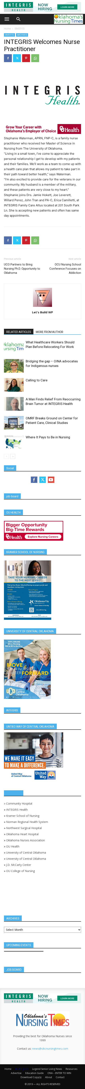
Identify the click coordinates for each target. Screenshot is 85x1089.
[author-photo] (42, 306)
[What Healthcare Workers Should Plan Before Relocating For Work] (14, 347)
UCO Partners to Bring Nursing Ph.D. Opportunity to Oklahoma (22, 269)
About (48, 1077)
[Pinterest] (26, 58)
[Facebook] (8, 58)
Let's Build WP (42, 312)
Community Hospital (19, 803)
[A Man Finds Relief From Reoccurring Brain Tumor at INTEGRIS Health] (14, 404)
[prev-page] (6, 456)
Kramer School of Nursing (22, 816)
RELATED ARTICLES (18, 332)
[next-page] (12, 456)
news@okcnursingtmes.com (50, 1048)
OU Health (12, 846)
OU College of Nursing (20, 871)
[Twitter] (17, 58)
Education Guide (34, 1073)
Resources (71, 1069)
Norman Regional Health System (27, 822)
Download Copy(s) (31, 1077)
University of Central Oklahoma (26, 852)
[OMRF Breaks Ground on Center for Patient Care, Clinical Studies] (14, 423)
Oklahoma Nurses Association (25, 840)
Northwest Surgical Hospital (24, 828)
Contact (60, 1077)
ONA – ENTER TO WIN (59, 1073)
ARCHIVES (22, 34)
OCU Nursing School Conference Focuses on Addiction (65, 269)
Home (7, 28)
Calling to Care (36, 380)
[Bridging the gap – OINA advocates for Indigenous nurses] (14, 366)
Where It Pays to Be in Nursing (48, 437)
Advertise (16, 1073)
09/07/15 (20, 28)
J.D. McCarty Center (18, 865)
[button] (6, 19)
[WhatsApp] (35, 58)
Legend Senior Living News (47, 1069)
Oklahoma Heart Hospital (22, 834)
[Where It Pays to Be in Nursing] (14, 442)
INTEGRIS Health (17, 809)
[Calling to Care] (14, 385)
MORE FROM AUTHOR (49, 332)
